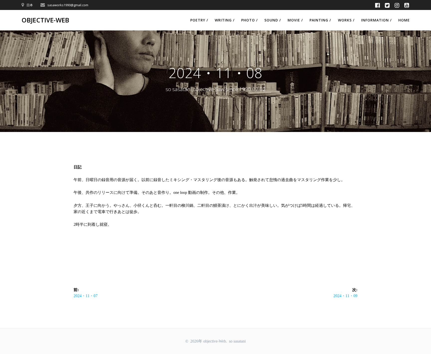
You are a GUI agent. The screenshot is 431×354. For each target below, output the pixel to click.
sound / (272, 20)
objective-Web (45, 20)
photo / (249, 20)
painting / (320, 20)
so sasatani (237, 341)
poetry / (199, 20)
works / (346, 20)
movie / (295, 20)
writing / (224, 20)
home (404, 20)
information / (376, 20)
